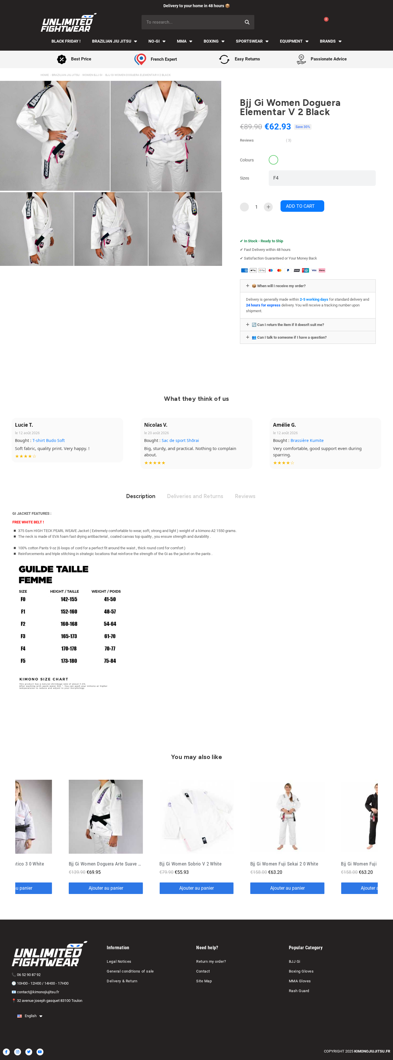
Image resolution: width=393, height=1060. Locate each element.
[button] (302, 206)
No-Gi (154, 41)
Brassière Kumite (307, 440)
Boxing (211, 41)
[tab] (307, 286)
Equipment (291, 41)
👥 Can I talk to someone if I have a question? (289, 337)
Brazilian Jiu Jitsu (111, 41)
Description (140, 496)
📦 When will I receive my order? (279, 286)
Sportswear (249, 41)
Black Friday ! (66, 41)
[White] (273, 160)
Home (45, 75)
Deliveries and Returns (195, 496)
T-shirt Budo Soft (49, 440)
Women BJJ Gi (92, 75)
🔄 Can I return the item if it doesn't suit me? (288, 325)
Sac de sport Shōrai (180, 440)
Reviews (245, 496)
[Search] (247, 22)
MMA (181, 41)
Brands (328, 41)
